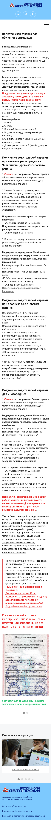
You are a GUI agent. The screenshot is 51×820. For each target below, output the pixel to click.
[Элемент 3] (26, 779)
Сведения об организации (14, 806)
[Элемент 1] (24, 713)
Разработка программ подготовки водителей (23, 816)
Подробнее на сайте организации (23, 606)
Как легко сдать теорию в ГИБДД (25, 769)
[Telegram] (25, 14)
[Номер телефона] (33, 14)
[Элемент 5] (32, 779)
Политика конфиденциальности (17, 811)
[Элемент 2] (27, 713)
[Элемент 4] (29, 779)
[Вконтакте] (18, 14)
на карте (35, 222)
